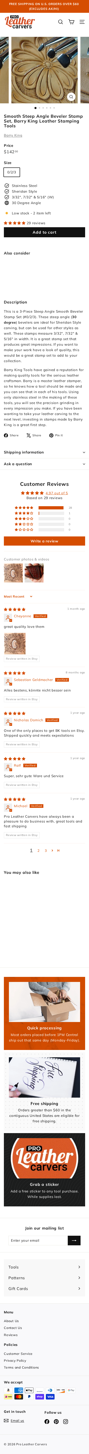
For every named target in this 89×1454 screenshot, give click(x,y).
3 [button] (46, 850)
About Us (11, 1321)
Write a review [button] (44, 541)
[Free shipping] (44, 1077)
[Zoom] (71, 97)
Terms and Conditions (21, 1367)
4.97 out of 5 (57, 493)
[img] (15, 609)
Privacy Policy (15, 1360)
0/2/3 (11, 172)
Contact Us (13, 1328)
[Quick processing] (44, 1002)
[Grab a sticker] (44, 1158)
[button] (15, 223)
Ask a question (18, 464)
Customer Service (18, 1354)
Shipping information (24, 452)
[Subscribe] (74, 1240)
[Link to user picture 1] (15, 644)
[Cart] (71, 22)
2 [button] (38, 850)
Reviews (11, 1335)
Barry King (13, 135)
